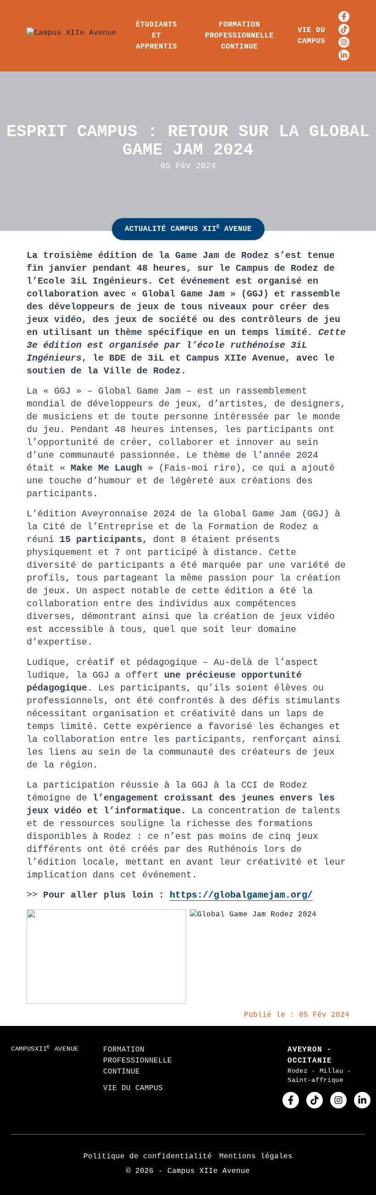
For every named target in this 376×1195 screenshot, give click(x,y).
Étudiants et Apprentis (156, 36)
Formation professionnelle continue (239, 36)
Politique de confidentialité (147, 1156)
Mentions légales (256, 1156)
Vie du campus (311, 35)
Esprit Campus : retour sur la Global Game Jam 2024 (188, 140)
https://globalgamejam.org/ (241, 895)
